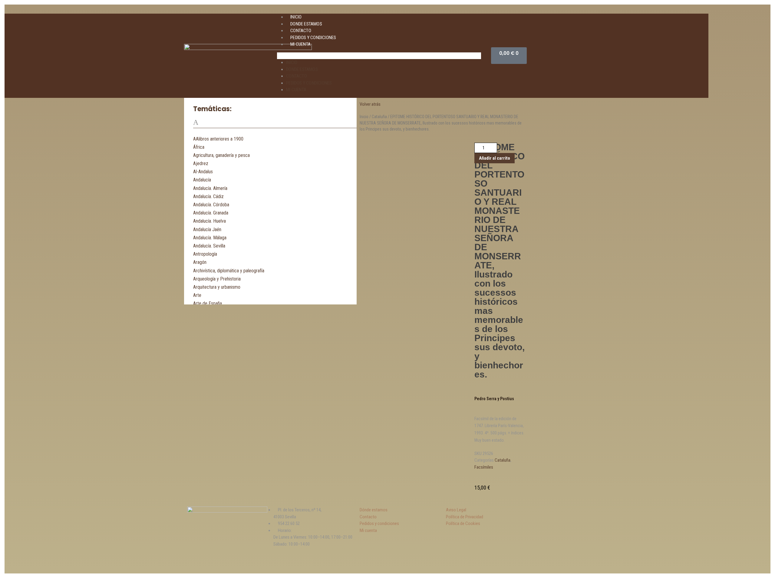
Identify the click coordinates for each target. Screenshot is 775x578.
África (198, 147)
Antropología (205, 254)
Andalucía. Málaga (209, 238)
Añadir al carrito (494, 158)
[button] (379, 55)
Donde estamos (306, 24)
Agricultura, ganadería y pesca (221, 155)
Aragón (199, 262)
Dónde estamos (374, 510)
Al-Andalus (203, 171)
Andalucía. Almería (210, 188)
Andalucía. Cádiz (208, 196)
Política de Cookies (463, 523)
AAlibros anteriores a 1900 (218, 139)
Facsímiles (483, 467)
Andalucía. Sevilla (209, 246)
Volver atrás (370, 104)
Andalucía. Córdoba (211, 205)
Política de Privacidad (464, 517)
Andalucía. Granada (210, 213)
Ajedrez (200, 163)
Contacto (300, 30)
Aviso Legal (456, 510)
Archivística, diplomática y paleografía (228, 271)
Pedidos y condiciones (313, 37)
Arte (197, 295)
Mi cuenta (300, 44)
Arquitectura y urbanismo (216, 287)
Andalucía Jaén (207, 229)
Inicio (296, 17)
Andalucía (202, 180)
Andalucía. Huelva (209, 221)
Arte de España (207, 303)
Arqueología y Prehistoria (217, 279)
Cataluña (379, 116)
